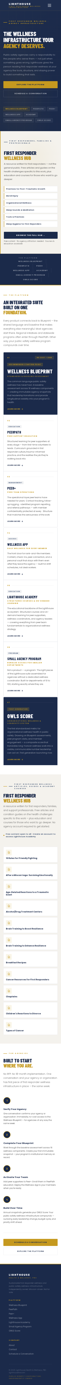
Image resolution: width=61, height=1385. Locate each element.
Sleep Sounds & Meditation (31, 210)
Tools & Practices (31, 216)
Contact (13, 1349)
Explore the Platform (30, 84)
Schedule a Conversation (30, 93)
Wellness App (21, 270)
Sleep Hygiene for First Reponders (31, 224)
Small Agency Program (30, 275)
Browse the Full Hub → (30, 235)
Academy (42, 270)
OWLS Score (30, 279)
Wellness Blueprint (30, 261)
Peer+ (39, 266)
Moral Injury (31, 195)
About (12, 1345)
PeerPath (23, 266)
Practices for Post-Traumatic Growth (31, 189)
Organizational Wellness (31, 203)
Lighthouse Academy (19, 1322)
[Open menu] (49, 5)
